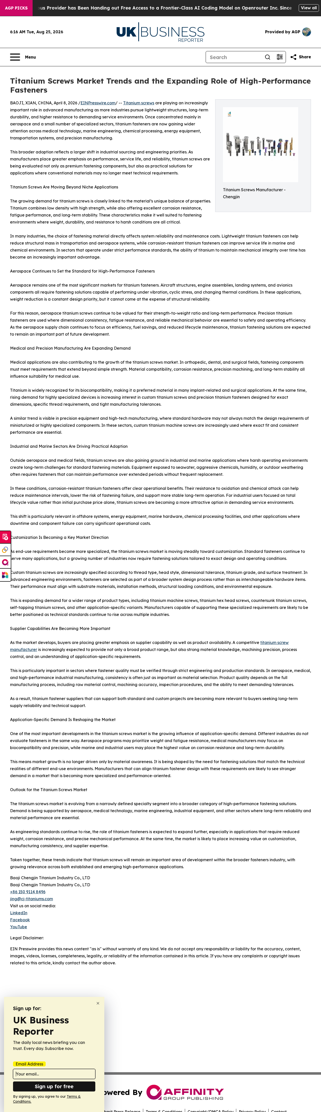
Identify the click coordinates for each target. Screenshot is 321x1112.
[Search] (268, 57)
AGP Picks (16, 8)
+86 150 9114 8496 (27, 891)
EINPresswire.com (98, 102)
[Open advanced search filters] (280, 57)
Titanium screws (138, 102)
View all (309, 7)
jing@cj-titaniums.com (31, 898)
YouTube (18, 926)
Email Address (29, 1063)
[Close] (98, 1003)
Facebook (20, 919)
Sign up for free (54, 1086)
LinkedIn (18, 912)
